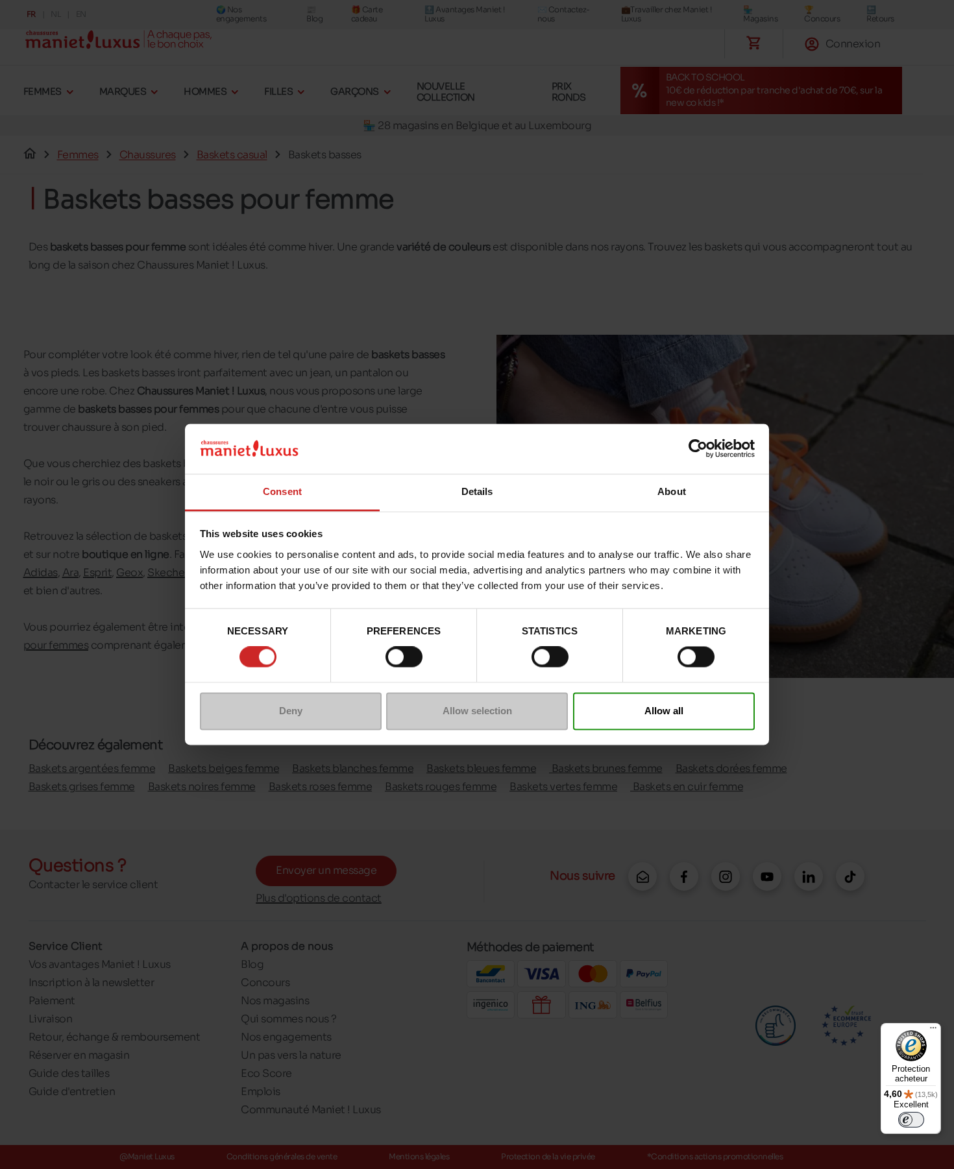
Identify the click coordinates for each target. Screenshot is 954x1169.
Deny (290, 710)
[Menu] (933, 1031)
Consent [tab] (282, 491)
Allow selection (477, 710)
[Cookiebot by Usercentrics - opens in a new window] (698, 449)
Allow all (663, 710)
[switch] (403, 657)
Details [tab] (477, 491)
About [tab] (671, 491)
